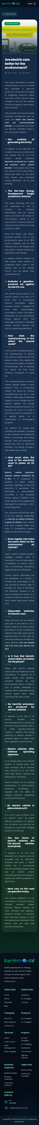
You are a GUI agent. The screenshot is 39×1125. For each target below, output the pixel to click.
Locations (25, 995)
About (6, 998)
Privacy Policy (26, 1070)
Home (6, 995)
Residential (25, 1048)
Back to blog (10, 14)
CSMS (6, 1038)
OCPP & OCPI (9, 1042)
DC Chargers (26, 1022)
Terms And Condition (25, 1075)
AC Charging (26, 1044)
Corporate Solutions (8, 1084)
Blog (6, 1006)
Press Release (10, 1022)
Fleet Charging (10, 1051)
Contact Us (9, 1026)
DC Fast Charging (25, 1039)
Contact (24, 1002)
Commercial (26, 1051)
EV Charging (26, 998)
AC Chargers (26, 1018)
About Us (8, 1018)
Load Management (9, 1046)
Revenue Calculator (8, 1078)
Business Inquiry (10, 1073)
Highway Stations (24, 1056)
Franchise (8, 1002)
